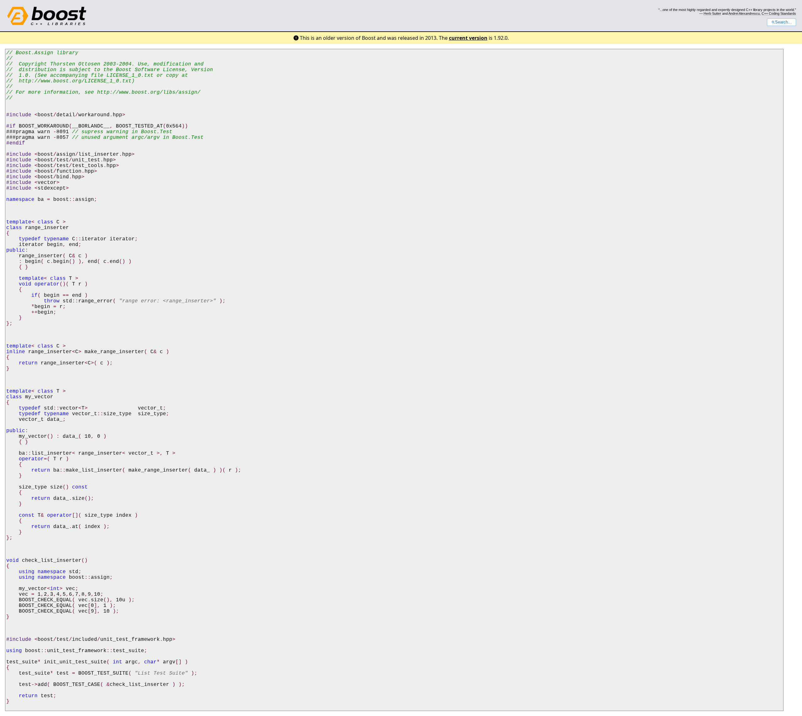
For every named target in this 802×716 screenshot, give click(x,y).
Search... (783, 22)
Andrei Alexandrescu (744, 13)
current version (468, 37)
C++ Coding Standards (779, 13)
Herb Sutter (712, 13)
